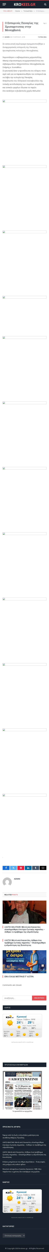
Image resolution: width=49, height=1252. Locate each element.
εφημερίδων (28, 1111)
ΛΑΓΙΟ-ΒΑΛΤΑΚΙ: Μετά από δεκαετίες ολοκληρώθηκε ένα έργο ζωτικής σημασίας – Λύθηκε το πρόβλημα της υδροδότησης (24, 929)
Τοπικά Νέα (42, 37)
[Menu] (4, 4)
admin (7, 37)
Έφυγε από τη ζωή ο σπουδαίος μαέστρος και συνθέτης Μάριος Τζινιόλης (21, 1136)
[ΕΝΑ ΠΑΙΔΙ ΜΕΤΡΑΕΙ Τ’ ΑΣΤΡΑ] (24, 961)
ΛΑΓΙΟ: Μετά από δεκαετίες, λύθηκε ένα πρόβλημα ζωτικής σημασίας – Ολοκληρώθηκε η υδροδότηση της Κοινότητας (25, 942)
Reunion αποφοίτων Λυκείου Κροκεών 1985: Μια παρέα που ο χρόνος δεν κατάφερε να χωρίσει (22, 1170)
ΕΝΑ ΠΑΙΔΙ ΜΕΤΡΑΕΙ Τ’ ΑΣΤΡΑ (19, 976)
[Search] (45, 4)
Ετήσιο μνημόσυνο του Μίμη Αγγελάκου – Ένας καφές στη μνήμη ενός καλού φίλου (24, 1163)
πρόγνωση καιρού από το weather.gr (22, 1042)
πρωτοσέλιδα (18, 1111)
